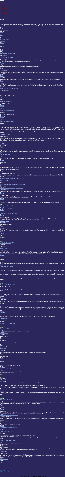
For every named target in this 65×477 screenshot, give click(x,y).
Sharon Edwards (2, 409)
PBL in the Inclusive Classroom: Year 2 (4, 318)
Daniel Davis (1, 358)
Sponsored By (2, 207)
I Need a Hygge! (2, 63)
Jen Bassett (1, 75)
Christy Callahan (2, 226)
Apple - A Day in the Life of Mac (4, 180)
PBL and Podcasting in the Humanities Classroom (6, 101)
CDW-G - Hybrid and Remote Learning (4, 39)
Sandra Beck (1, 81)
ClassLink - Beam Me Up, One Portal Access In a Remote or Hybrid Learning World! (10, 256)
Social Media (3, 5)
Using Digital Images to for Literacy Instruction (5, 243)
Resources (4, 15)
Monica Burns (2, 199)
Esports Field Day (5, 3)
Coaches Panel (2, 233)
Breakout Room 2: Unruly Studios (4, 375)
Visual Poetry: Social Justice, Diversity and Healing (6, 248)
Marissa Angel (2, 43)
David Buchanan (2, 187)
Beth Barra (1, 62)
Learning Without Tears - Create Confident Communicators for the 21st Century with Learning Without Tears (12, 184)
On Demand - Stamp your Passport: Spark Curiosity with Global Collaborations (9, 267)
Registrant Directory (5, 12)
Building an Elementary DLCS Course (4, 221)
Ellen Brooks (1, 171)
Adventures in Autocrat (3, 348)
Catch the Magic (2, 76)
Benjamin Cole (2, 311)
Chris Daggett (2, 345)
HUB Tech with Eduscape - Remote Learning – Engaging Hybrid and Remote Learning (10, 280)
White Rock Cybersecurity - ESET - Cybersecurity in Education (7, 323)
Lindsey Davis (2, 354)
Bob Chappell (2, 255)
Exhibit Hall (4, 6)
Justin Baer (1, 50)
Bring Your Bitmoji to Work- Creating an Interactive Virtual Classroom (8, 124)
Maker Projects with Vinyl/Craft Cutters (5, 134)
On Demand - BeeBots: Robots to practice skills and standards (7, 242)
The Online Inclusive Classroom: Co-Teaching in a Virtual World (7, 304)
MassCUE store (4, 14)
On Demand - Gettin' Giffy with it (4, 451)
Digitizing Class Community (3, 298)
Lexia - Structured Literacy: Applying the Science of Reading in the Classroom (9, 238)
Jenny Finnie (1, 446)
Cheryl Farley (2, 430)
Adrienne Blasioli (2, 116)
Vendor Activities (5, 7)
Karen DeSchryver (2, 367)
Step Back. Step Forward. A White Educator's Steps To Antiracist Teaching (9, 415)
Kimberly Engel (2, 426)
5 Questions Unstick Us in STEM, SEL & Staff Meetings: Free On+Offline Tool (9, 88)
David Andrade (2, 38)
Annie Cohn (1, 297)
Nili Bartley (1, 68)
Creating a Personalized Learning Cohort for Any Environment (7, 20)
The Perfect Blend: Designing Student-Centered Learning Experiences (8, 399)
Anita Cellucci (2, 247)
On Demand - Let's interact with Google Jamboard (6, 431)
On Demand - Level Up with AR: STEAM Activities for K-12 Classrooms (8, 284)
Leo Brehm (1, 147)
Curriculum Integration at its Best (4, 313)
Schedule (3, 2)
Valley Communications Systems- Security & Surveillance (7, 121)
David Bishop (2, 105)
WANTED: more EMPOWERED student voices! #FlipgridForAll (7, 208)
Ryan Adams (1, 28)
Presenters (4, 4)
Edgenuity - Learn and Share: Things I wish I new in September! (7, 368)
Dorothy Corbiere (2, 312)
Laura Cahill (1, 220)
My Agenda (4, 13)
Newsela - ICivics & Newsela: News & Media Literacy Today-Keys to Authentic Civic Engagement (11, 188)
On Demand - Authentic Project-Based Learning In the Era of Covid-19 (8, 213)
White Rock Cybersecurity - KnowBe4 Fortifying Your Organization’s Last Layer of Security (10, 324)
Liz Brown (1, 183)
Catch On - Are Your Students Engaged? (5, 154)
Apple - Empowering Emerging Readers (5, 179)
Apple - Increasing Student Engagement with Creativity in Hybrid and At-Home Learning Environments (12, 178)
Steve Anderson (2, 35)
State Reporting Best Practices (4, 333)
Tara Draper (1, 389)
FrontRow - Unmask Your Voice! (4, 144)
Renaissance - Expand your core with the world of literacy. (7, 110)
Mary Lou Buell (2, 193)
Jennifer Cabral (2, 215)
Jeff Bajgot (1, 52)
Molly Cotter (1, 317)
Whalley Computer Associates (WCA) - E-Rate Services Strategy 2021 (8, 53)
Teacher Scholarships (4, 8)
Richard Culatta (2, 338)
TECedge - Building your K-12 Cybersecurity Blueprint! (6, 57)
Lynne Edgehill (2, 405)
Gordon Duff (1, 395)
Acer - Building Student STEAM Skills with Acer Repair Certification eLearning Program (10, 406)
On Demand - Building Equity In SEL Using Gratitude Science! (7, 440)
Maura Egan (1, 414)
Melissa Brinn (2, 160)
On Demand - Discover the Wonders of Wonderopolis (6, 266)
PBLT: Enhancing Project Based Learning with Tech (6, 362)
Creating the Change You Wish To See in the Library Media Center (8, 205)
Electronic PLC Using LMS (3, 291)
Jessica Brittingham (2, 164)
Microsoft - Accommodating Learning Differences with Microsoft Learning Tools (9, 427)
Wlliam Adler (1, 32)
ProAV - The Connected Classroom (4, 106)
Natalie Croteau (2, 332)
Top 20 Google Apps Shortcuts (4, 379)
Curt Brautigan (2, 143)
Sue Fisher (1, 458)
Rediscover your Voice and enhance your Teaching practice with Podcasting (9, 260)
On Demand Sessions (5, 11)
